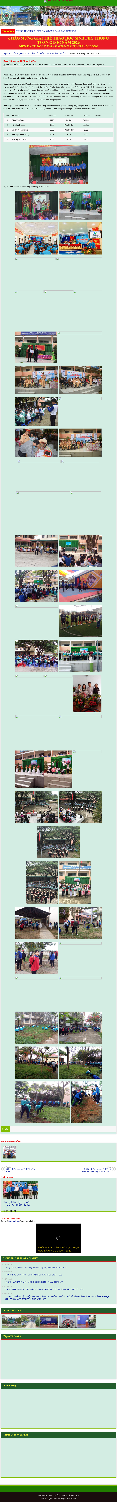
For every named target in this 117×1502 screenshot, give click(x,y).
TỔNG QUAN (18, 53)
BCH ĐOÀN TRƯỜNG (57, 53)
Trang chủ (5, 53)
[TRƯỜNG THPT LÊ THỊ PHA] (58, 1)
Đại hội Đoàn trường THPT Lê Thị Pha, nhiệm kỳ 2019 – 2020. (96, 1169)
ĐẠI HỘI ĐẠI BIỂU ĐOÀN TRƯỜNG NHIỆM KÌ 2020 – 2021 (17, 1205)
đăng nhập (14, 1221)
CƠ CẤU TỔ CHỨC (36, 53)
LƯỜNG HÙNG (13, 64)
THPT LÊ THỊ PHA (70, 1495)
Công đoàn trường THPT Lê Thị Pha (20, 1169)
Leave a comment (76, 64)
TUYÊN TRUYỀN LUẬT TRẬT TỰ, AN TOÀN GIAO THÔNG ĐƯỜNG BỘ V (49, 31)
